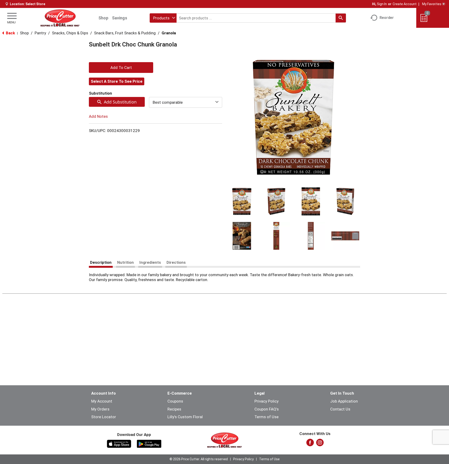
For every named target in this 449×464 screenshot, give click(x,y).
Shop (103, 17)
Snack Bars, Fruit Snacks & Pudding (125, 33)
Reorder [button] (387, 17)
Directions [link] (176, 262)
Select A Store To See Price (116, 81)
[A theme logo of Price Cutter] (60, 18)
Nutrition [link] (125, 262)
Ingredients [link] (150, 262)
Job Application (344, 401)
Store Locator (103, 416)
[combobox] (163, 18)
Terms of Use (266, 416)
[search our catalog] (341, 18)
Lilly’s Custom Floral (185, 416)
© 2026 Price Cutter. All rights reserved (199, 459)
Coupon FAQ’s (266, 409)
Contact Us (340, 409)
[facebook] (310, 444)
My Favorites (431, 4)
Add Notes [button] (98, 116)
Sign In (382, 4)
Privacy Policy (266, 401)
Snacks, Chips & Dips (70, 33)
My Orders (100, 409)
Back (10, 33)
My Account (101, 401)
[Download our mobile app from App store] (119, 443)
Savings (119, 17)
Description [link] (101, 262)
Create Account (404, 4)
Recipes (174, 409)
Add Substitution (120, 102)
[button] (242, 201)
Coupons (175, 401)
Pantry (40, 33)
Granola (169, 33)
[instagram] (320, 444)
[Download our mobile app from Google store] (149, 443)
